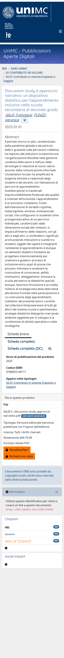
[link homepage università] (9, 31)
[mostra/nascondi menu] (60, 31)
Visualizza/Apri (18, 450)
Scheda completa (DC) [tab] (25, 348)
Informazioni (16, 491)
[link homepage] (26, 13)
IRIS (4, 68)
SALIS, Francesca (18, 115)
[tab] (50, 348)
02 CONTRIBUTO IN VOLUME (24, 73)
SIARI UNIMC (19, 68)
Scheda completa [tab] (21, 341)
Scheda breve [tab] (18, 334)
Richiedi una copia (20, 456)
